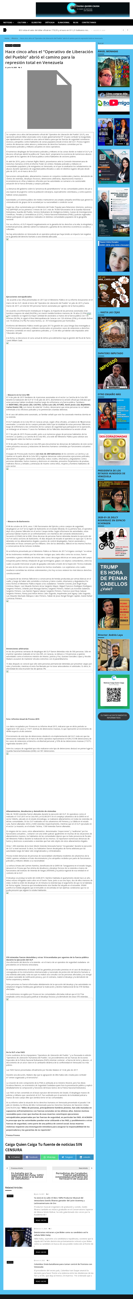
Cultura (22, 22)
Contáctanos (89, 22)
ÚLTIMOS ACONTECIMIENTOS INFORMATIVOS (114, 716)
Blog (75, 22)
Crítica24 (49, 22)
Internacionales (19, 1230)
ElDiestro (36, 22)
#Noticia (9, 45)
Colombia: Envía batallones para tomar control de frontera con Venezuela (63, 1265)
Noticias (7, 22)
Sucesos (17, 45)
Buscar (101, 43)
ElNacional (64, 22)
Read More (41, 1220)
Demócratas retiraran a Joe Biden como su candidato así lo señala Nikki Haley (61, 1233)
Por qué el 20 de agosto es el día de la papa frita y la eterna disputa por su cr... (54, 30)
